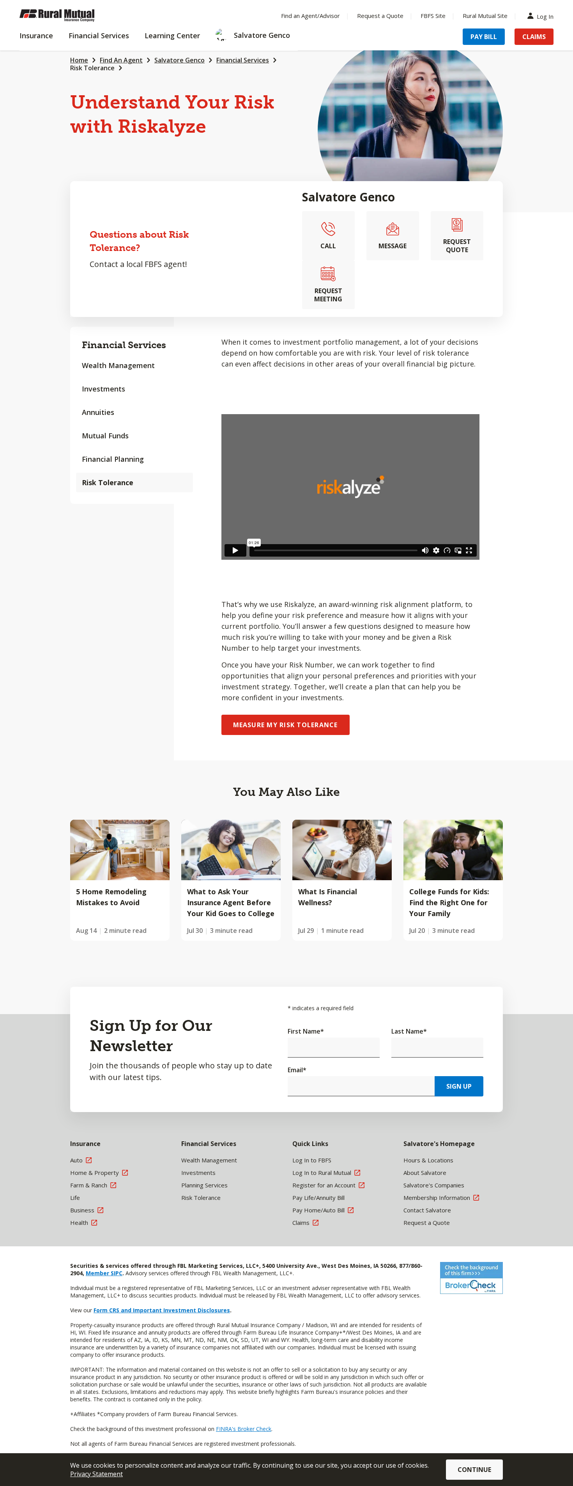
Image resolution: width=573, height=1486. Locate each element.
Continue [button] (474, 1469)
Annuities (98, 412)
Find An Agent (121, 60)
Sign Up (459, 1086)
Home (79, 60)
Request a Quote (380, 15)
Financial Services (242, 60)
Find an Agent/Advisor (310, 15)
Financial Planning (113, 459)
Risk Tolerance (92, 68)
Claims (534, 36)
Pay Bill (483, 36)
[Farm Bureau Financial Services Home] (70, 15)
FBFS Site (433, 15)
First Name (306, 1031)
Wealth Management (118, 365)
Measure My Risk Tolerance (285, 725)
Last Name (409, 1031)
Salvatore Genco (179, 60)
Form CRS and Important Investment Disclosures (162, 1310)
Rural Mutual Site (485, 15)
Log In (545, 16)
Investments (103, 388)
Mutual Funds (105, 435)
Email (297, 1070)
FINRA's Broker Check (243, 1429)
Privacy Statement (96, 1474)
